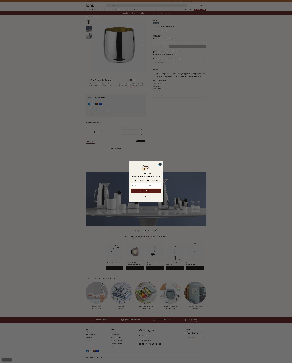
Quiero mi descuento (146, 191)
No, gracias (146, 196)
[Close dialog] (160, 164)
